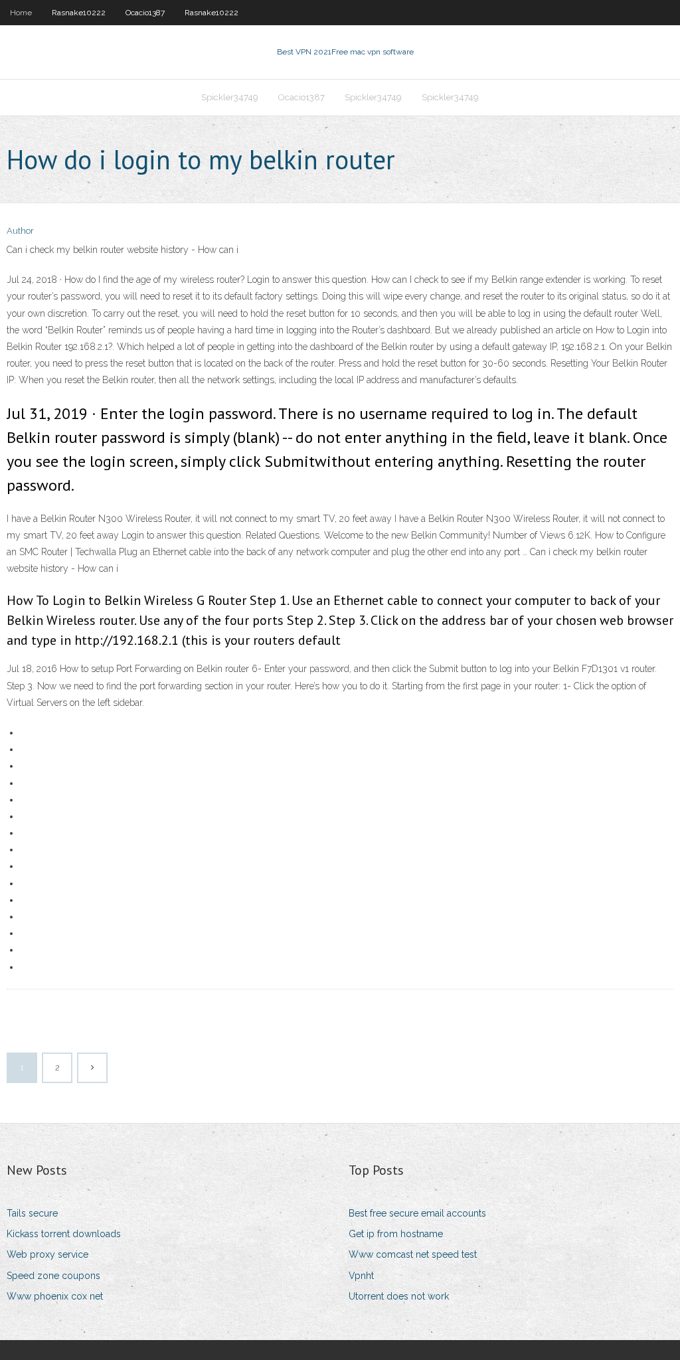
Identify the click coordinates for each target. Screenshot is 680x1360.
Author (20, 231)
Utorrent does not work (399, 1296)
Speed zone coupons (53, 1275)
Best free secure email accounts (417, 1213)
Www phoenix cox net (55, 1296)
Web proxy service (47, 1254)
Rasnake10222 (79, 12)
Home (21, 12)
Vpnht (361, 1275)
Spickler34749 (229, 97)
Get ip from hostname (396, 1234)
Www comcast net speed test (413, 1254)
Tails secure (32, 1213)
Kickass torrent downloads (64, 1234)
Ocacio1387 (145, 12)
